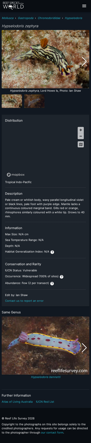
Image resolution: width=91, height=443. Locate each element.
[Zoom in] (81, 130)
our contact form (52, 432)
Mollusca (7, 18)
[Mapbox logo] (15, 174)
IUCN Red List (45, 401)
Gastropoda (25, 18)
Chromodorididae (49, 18)
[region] (45, 151)
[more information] (52, 252)
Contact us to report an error (24, 300)
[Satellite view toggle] (81, 144)
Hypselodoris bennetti (45, 377)
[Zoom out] (81, 136)
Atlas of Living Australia (17, 401)
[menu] (84, 6)
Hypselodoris (73, 18)
